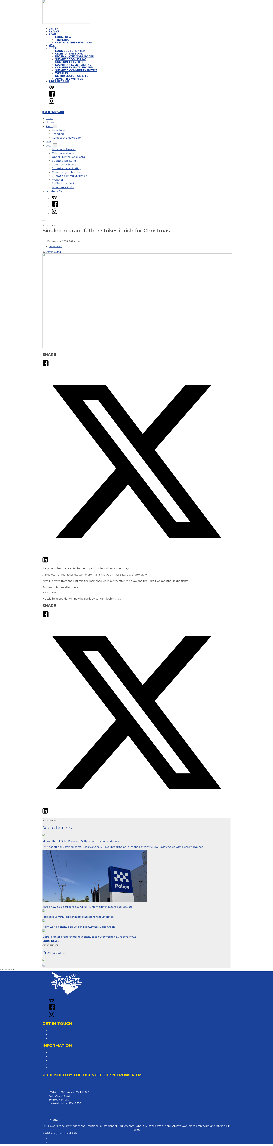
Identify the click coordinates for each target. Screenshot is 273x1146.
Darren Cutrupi (54, 251)
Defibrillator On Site (71, 75)
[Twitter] (136, 554)
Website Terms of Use (62, 1064)
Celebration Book (69, 53)
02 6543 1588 (66, 1119)
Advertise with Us (60, 1034)
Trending (62, 39)
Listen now (51, 112)
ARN (51, 1138)
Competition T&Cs (60, 1056)
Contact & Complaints (62, 1030)
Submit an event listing (73, 64)
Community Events (69, 62)
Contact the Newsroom (73, 42)
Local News (64, 37)
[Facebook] (52, 96)
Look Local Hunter (70, 50)
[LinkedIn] (45, 562)
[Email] (51, 562)
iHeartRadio (55, 1142)
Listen (53, 28)
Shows (54, 31)
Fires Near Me (59, 81)
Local (53, 48)
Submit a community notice (76, 70)
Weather (62, 73)
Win (52, 45)
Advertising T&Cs (59, 1060)
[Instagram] (51, 103)
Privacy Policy (57, 1052)
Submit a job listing (70, 59)
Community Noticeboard (74, 67)
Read (52, 34)
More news (50, 940)
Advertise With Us (69, 78)
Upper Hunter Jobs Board (74, 56)
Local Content (58, 1067)
